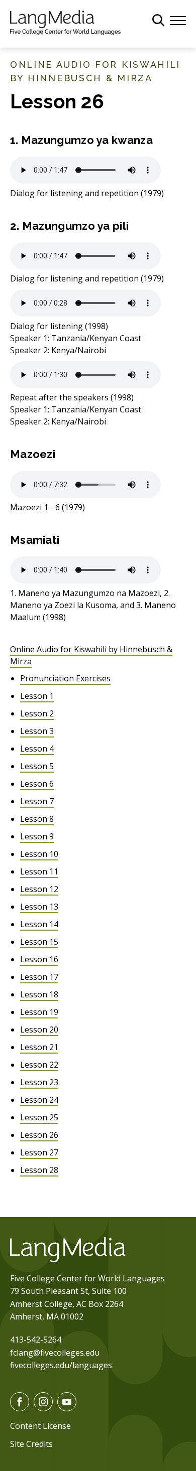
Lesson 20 (39, 1029)
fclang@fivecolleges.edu (55, 1352)
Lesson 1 (37, 695)
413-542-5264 (35, 1339)
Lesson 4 (37, 748)
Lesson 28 (39, 1169)
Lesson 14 (39, 924)
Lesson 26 (39, 1134)
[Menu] (178, 19)
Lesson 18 (39, 994)
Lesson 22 (39, 1064)
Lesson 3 (37, 731)
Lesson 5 (37, 766)
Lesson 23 (39, 1082)
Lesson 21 (39, 1047)
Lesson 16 (39, 959)
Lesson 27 (39, 1152)
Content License (40, 1425)
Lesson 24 (39, 1099)
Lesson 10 (39, 853)
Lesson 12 (39, 889)
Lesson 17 (39, 976)
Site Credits (31, 1443)
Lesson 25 (39, 1117)
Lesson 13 (39, 906)
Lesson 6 (37, 783)
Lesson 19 (39, 1011)
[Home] (65, 22)
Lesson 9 (37, 836)
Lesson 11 (39, 871)
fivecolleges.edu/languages (61, 1365)
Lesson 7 (37, 801)
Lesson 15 (39, 941)
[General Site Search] (158, 20)
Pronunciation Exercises (65, 678)
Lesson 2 (37, 713)
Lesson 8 (37, 818)
